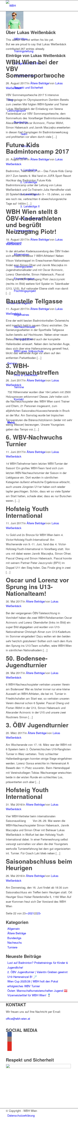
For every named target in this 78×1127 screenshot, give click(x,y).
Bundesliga (14, 938)
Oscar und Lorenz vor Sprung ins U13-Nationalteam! (37, 586)
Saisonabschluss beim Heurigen (39, 864)
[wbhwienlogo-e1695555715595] (38, 5)
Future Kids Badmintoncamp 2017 (37, 148)
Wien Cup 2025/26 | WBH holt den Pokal (32, 981)
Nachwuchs (14, 942)
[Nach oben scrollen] (1, 1124)
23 (38, 913)
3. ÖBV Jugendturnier (37, 724)
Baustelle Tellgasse (34, 300)
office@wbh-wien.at (18, 1018)
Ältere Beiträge (39, 83)
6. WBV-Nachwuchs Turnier (34, 440)
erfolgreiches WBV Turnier (23, 986)
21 (32, 913)
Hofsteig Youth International (27, 512)
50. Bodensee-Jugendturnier (26, 661)
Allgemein (13, 929)
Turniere (12, 947)
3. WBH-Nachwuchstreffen (32, 369)
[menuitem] (39, 1115)
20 (29, 913)
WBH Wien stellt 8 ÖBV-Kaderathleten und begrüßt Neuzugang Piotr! (33, 221)
